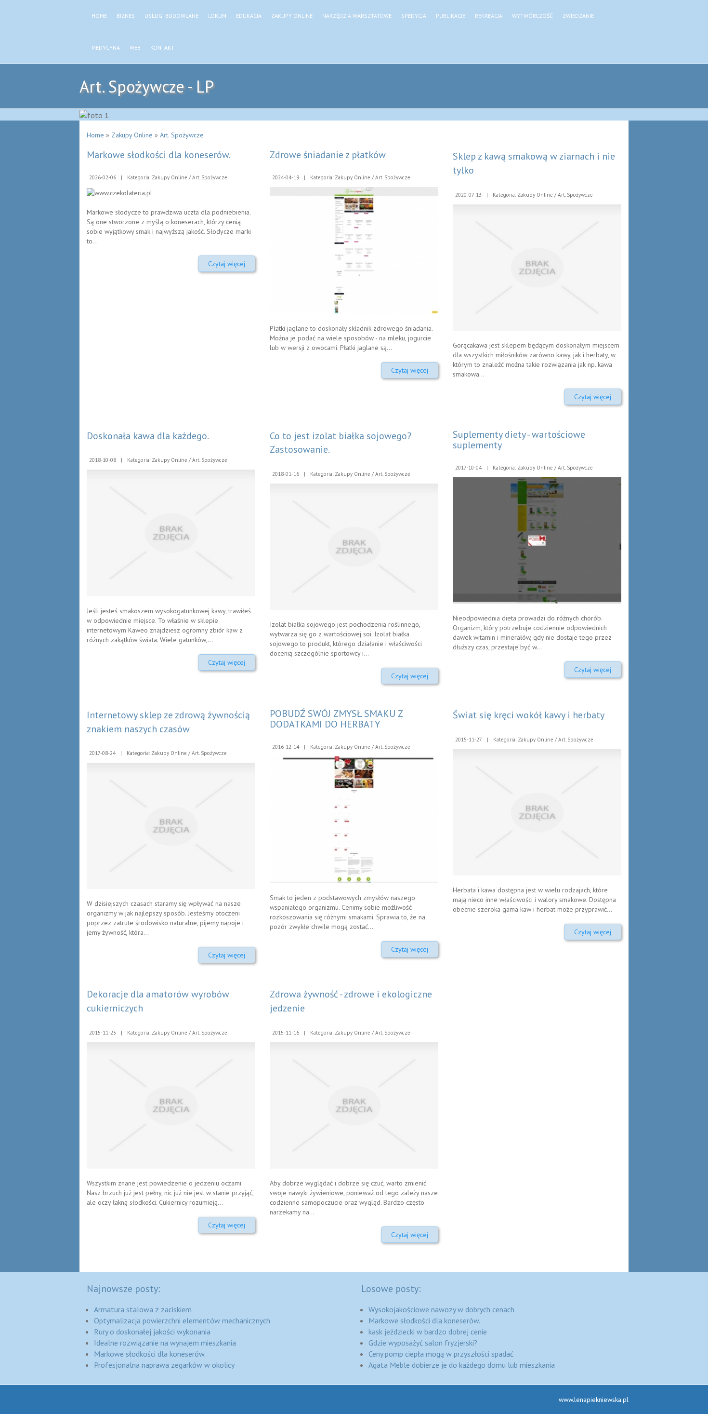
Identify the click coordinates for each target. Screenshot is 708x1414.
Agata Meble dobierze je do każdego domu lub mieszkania (461, 1365)
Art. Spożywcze (182, 135)
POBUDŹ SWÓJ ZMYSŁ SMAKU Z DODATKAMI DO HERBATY (336, 718)
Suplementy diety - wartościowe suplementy (519, 439)
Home (95, 135)
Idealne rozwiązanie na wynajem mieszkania (165, 1342)
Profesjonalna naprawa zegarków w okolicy (164, 1365)
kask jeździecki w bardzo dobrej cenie (427, 1331)
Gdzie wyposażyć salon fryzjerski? (422, 1342)
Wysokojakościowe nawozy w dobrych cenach (441, 1309)
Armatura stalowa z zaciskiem (143, 1309)
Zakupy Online (132, 135)
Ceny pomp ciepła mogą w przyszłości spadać (440, 1354)
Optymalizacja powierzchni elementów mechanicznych (182, 1320)
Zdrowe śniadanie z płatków (328, 154)
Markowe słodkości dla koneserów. (159, 154)
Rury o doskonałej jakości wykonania (152, 1331)
